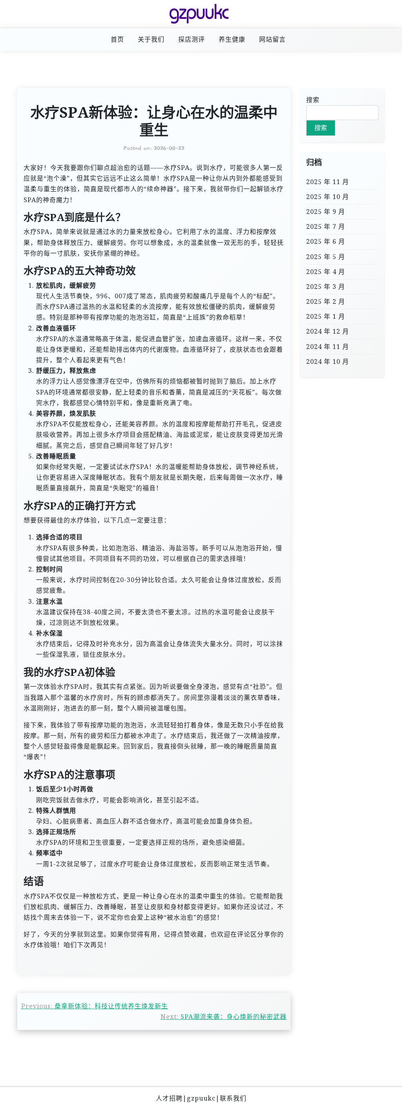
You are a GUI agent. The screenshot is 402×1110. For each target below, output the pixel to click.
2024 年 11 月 (327, 346)
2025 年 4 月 (325, 271)
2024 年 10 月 (327, 361)
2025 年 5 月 (325, 256)
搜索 (313, 99)
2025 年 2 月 (325, 301)
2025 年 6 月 (325, 241)
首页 (117, 39)
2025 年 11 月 (327, 181)
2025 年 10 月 (327, 196)
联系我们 (233, 1098)
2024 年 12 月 (327, 331)
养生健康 (232, 39)
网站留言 (272, 39)
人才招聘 (169, 1098)
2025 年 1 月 (325, 316)
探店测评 (191, 39)
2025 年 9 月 (325, 211)
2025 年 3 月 (325, 286)
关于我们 (151, 39)
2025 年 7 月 (325, 226)
